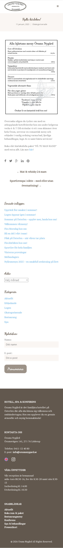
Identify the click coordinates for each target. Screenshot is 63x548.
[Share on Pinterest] (28, 161)
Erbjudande (10, 303)
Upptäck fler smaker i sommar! (20, 210)
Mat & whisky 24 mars (31, 171)
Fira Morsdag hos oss (15, 228)
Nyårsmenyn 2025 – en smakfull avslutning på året (31, 261)
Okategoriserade (39, 24)
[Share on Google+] (16, 161)
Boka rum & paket (14, 513)
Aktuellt (8, 298)
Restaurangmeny (13, 516)
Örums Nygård (25, 541)
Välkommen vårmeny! (16, 224)
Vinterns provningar (15, 252)
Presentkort (10, 527)
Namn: (8, 339)
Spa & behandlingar (15, 523)
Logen (7, 307)
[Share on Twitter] (10, 161)
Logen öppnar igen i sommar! (20, 214)
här (31, 149)
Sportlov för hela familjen (18, 247)
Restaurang (10, 317)
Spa (6, 322)
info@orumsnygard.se (25, 452)
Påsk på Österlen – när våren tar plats (24, 238)
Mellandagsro (11, 257)
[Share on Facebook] (5, 161)
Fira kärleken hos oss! (15, 242)
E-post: (8, 353)
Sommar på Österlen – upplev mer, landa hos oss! (30, 219)
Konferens (9, 520)
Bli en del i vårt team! (15, 233)
